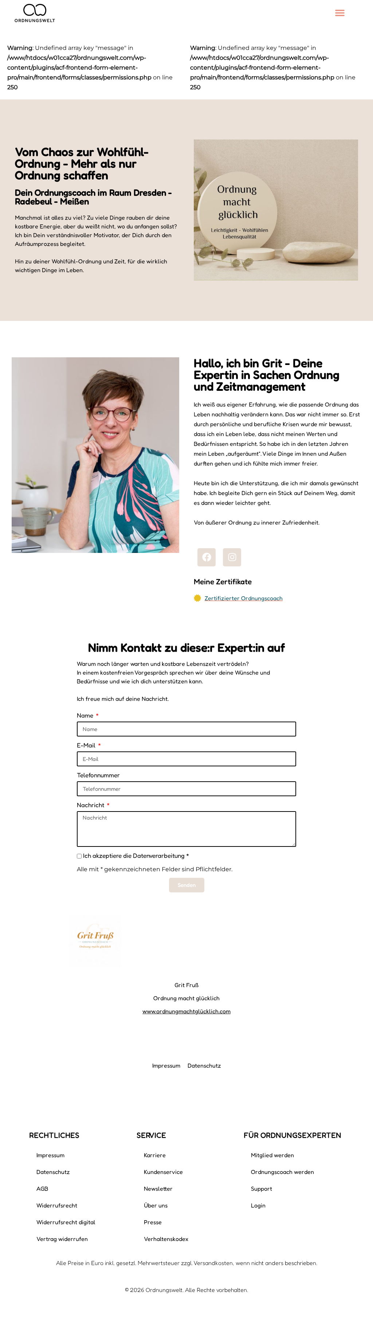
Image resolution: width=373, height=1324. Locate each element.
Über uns (156, 1205)
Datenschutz (204, 1065)
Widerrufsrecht (56, 1205)
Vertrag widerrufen (62, 1238)
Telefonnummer (98, 775)
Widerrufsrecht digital (65, 1222)
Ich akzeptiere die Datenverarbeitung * (136, 855)
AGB (42, 1188)
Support (261, 1188)
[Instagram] (232, 557)
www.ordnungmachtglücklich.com (186, 1011)
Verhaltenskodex (166, 1238)
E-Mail (87, 745)
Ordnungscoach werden (282, 1171)
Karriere (155, 1155)
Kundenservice (163, 1171)
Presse (153, 1222)
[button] (340, 12)
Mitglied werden (272, 1155)
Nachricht (91, 805)
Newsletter (158, 1188)
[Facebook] (206, 557)
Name (86, 715)
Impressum (166, 1065)
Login (258, 1205)
